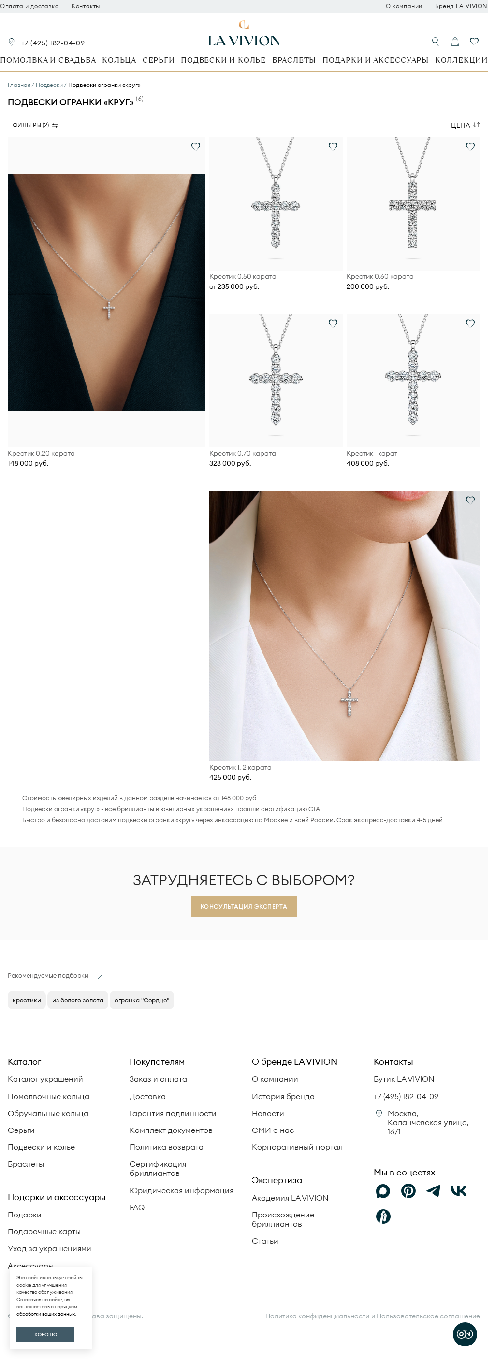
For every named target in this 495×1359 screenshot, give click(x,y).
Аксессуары (31, 1266)
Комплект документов (171, 1130)
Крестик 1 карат (372, 453)
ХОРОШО (45, 1334)
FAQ (137, 1207)
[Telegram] (433, 1191)
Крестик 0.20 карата (41, 453)
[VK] (458, 1191)
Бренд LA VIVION (461, 6)
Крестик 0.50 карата (243, 276)
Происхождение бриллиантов (283, 1219)
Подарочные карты (44, 1231)
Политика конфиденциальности (317, 1316)
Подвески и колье (223, 60)
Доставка (148, 1096)
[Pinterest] (408, 1191)
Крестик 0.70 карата (242, 453)
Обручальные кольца (48, 1113)
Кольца (119, 60)
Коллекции (461, 60)
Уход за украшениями (49, 1248)
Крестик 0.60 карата (380, 276)
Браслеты (294, 60)
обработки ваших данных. (46, 1314)
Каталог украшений (45, 1079)
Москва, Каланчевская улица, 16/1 (428, 1122)
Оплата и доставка (29, 6)
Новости (268, 1113)
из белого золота (77, 1000)
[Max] (383, 1191)
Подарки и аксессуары (375, 60)
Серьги (159, 60)
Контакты (86, 6)
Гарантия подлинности (173, 1113)
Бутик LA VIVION (404, 1079)
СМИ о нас (273, 1130)
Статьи (265, 1240)
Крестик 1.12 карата (240, 767)
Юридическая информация (181, 1190)
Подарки (25, 1214)
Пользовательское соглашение (428, 1316)
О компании (404, 6)
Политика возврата (167, 1147)
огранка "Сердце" (142, 1000)
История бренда (283, 1096)
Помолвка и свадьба (48, 60)
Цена (460, 125)
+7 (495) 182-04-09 (53, 43)
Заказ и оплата (158, 1079)
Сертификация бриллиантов (158, 1168)
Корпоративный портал (297, 1147)
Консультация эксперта (244, 906)
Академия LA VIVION (290, 1197)
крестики (27, 1000)
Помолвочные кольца (48, 1096)
